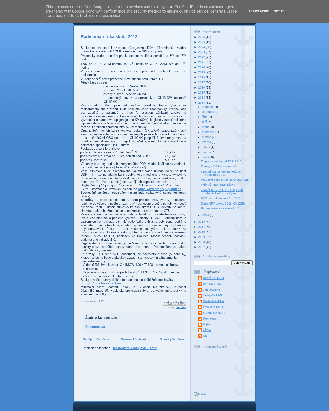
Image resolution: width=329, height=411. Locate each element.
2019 (202, 72)
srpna (206, 126)
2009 (202, 236)
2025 (202, 42)
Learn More (259, 11)
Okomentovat (95, 326)
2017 (202, 82)
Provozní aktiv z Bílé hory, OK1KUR (225, 179)
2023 (202, 52)
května (207, 142)
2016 (202, 87)
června (207, 137)
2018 (202, 77)
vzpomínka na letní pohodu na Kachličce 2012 (221, 173)
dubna (206, 147)
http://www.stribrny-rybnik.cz (159, 189)
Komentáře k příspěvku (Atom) (135, 348)
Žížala (207, 330)
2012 (202, 221)
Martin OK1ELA (213, 301)
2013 (202, 102)
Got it (279, 11)
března (207, 152)
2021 (202, 62)
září (204, 121)
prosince (208, 106)
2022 (202, 57)
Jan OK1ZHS (211, 289)
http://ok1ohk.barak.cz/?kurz (102, 283)
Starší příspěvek (172, 339)
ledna (206, 215)
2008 (202, 242)
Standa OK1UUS (214, 312)
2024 (202, 47)
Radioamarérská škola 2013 (220, 208)
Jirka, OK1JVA (213, 295)
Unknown (209, 318)
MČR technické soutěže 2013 (221, 198)
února (206, 157)
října (205, 116)
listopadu (208, 111)
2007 (202, 247)
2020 (202, 67)
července (208, 132)
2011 (202, 226)
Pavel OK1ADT (213, 306)
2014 (202, 97)
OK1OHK (181, 307)
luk (205, 335)
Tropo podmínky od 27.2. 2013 (221, 161)
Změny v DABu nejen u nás (219, 166)
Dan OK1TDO (212, 283)
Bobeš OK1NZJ (213, 278)
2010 (202, 231)
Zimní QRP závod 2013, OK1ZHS (223, 203)
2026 (202, 37)
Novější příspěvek (96, 339)
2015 (202, 92)
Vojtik (206, 324)
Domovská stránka (134, 339)
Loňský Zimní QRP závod (218, 184)
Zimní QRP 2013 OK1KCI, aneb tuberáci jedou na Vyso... (222, 191)
